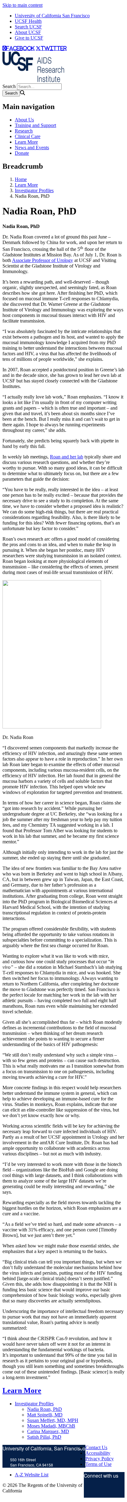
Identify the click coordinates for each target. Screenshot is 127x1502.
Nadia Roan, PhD (44, 1409)
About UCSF (28, 32)
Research (24, 130)
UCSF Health (28, 21)
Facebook (110, 1490)
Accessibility (97, 1453)
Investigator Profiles (34, 190)
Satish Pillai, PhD (44, 1437)
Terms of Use (98, 1464)
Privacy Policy (99, 1458)
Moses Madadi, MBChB (51, 1425)
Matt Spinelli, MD (45, 1414)
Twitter (90, 1490)
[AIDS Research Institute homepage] (33, 80)
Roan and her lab (66, 456)
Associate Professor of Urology (42, 260)
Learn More (26, 142)
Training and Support (35, 125)
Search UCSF (28, 26)
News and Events (32, 147)
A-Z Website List (31, 1474)
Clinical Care (27, 136)
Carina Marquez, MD (48, 1431)
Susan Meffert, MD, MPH (52, 1420)
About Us (24, 119)
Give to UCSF (29, 37)
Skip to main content (22, 5)
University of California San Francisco (52, 15)
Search (9, 86)
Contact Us (96, 1447)
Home (21, 179)
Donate (22, 153)
